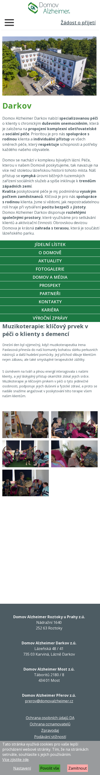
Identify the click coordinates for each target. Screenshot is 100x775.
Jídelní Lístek (50, 244)
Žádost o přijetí (78, 22)
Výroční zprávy (50, 318)
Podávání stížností (50, 736)
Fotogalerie (50, 269)
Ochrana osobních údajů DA (50, 717)
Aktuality (50, 261)
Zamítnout (77, 768)
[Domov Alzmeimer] (49, 8)
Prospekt (50, 285)
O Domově (50, 252)
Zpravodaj (50, 730)
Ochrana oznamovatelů (50, 724)
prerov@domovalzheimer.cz (49, 701)
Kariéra (50, 310)
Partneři (50, 293)
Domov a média (50, 277)
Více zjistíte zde (15, 759)
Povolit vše (49, 768)
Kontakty (50, 301)
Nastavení (22, 768)
